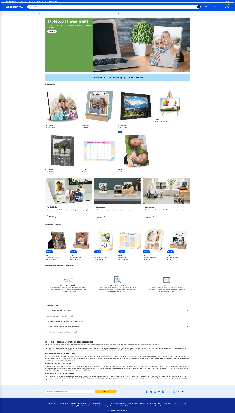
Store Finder (24, 1)
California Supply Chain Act (107, 406)
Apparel (87, 13)
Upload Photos (53, 1)
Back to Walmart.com (11, 1)
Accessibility (144, 403)
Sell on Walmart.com (95, 403)
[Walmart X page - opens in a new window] (151, 391)
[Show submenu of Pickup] (21, 13)
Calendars (104, 13)
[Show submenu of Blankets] (67, 13)
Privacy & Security (78, 406)
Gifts (81, 13)
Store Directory (64, 403)
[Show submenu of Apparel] (90, 13)
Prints (25, 13)
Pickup (18, 13)
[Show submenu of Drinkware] (99, 13)
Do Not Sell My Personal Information (129, 406)
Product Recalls (133, 403)
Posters (45, 13)
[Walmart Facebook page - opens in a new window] (147, 391)
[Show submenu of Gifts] (83, 13)
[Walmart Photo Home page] (14, 7)
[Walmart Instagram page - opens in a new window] (163, 391)
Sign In (227, 1)
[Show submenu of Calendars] (107, 13)
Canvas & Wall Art (54, 13)
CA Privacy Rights (91, 406)
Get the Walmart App (169, 403)
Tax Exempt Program (154, 403)
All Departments (52, 403)
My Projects (32, 1)
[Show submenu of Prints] (27, 13)
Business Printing (114, 13)
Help (205, 7)
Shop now (52, 31)
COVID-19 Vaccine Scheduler (117, 403)
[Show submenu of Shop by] (125, 13)
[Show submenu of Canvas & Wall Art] (60, 13)
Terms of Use (182, 403)
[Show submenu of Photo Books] (77, 13)
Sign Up (105, 391)
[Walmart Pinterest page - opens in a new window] (155, 391)
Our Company (82, 403)
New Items (11, 13)
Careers (73, 403)
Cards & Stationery (35, 13)
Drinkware (95, 13)
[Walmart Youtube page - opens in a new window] (159, 391)
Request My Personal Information (152, 406)
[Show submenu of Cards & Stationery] (40, 13)
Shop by (123, 13)
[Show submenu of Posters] (47, 13)
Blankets (64, 13)
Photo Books (73, 13)
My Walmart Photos (42, 1)
